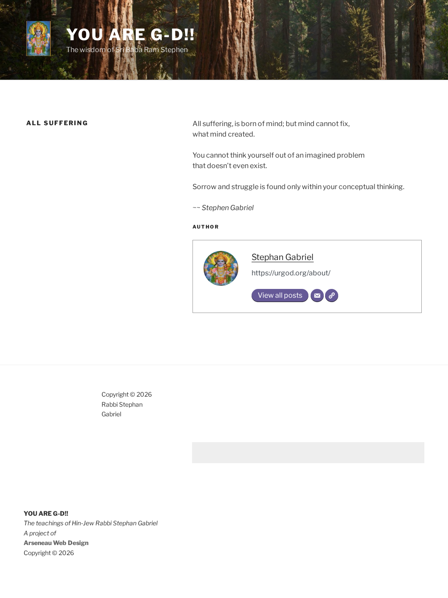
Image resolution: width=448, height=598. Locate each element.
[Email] (317, 295)
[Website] (331, 295)
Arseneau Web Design (56, 542)
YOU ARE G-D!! (130, 34)
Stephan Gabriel (283, 257)
